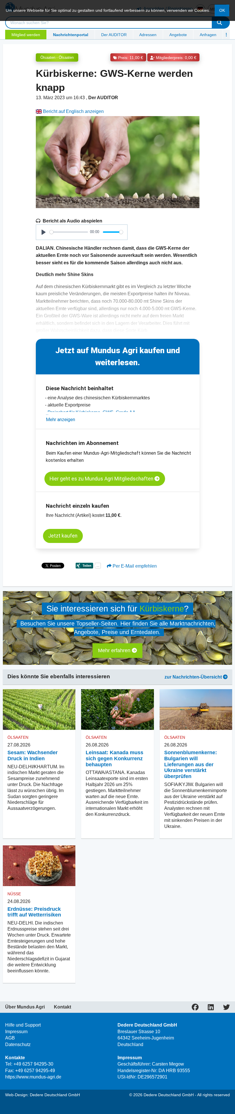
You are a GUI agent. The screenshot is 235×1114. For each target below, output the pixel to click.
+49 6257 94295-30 (33, 1064)
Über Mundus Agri (25, 1007)
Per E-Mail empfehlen (134, 566)
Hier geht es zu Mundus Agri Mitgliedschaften (102, 479)
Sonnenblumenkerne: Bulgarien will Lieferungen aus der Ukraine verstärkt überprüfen (190, 764)
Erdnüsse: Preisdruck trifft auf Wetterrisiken (34, 912)
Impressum (16, 1031)
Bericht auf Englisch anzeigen (73, 111)
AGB (10, 1037)
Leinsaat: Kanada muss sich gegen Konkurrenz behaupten (114, 758)
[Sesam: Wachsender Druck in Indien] (39, 709)
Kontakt (62, 1007)
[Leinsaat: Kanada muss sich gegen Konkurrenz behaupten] (117, 709)
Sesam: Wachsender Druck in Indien (32, 755)
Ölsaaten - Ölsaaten (57, 57)
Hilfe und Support (23, 1025)
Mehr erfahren (115, 650)
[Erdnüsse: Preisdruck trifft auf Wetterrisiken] (39, 865)
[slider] (69, 232)
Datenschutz (18, 1044)
